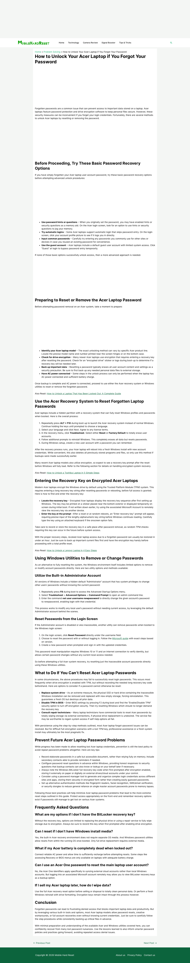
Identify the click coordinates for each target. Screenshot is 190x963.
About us (120, 955)
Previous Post (41, 943)
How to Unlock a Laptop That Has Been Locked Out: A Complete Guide (84, 393)
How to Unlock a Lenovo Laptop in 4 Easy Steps (72, 550)
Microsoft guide (120, 638)
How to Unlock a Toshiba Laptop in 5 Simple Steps (73, 473)
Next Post (150, 943)
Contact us (149, 955)
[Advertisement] (95, 19)
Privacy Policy (134, 955)
